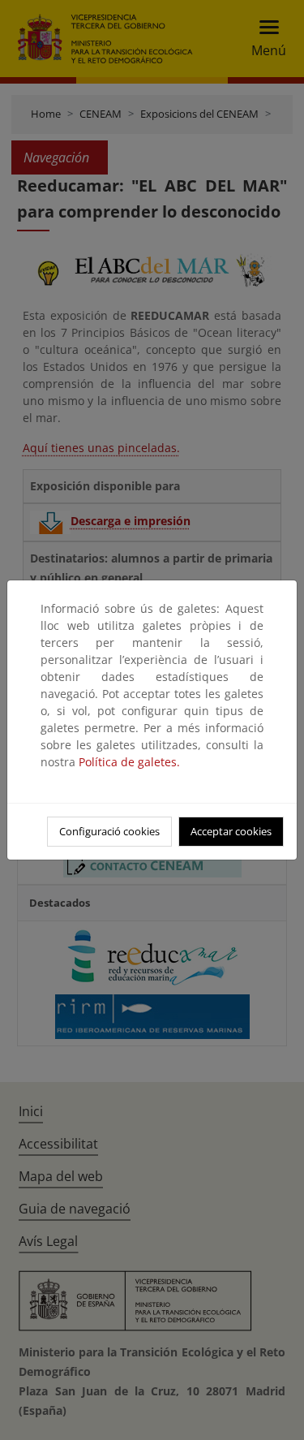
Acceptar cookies (231, 831)
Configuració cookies (109, 831)
